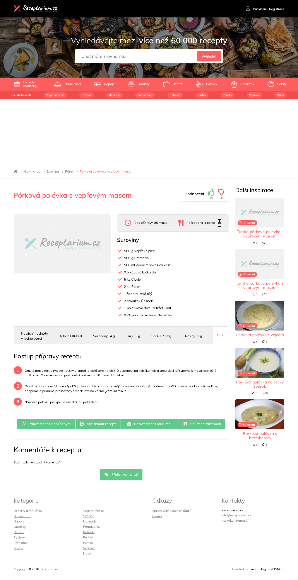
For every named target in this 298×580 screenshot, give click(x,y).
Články (157, 516)
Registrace (276, 9)
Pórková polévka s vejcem (260, 334)
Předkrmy (20, 543)
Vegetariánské (55, 95)
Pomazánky (144, 95)
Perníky (227, 95)
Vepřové (254, 95)
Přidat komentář (124, 474)
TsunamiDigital (259, 569)
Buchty (202, 95)
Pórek (69, 172)
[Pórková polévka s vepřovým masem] (62, 243)
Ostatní (19, 532)
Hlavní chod (32, 172)
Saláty (18, 548)
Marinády (114, 95)
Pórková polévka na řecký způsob (260, 384)
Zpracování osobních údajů (171, 511)
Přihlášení (259, 9)
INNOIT (279, 569)
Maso (280, 95)
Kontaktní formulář (235, 520)
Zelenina (53, 172)
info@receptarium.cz (237, 515)
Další (220, 335)
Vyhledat (209, 56)
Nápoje (19, 521)
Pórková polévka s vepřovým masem (106, 172)
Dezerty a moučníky (28, 511)
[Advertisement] (149, 132)
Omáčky (20, 527)
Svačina (87, 95)
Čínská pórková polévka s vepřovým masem (259, 234)
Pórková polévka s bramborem (260, 435)
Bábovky (175, 95)
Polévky (19, 537)
